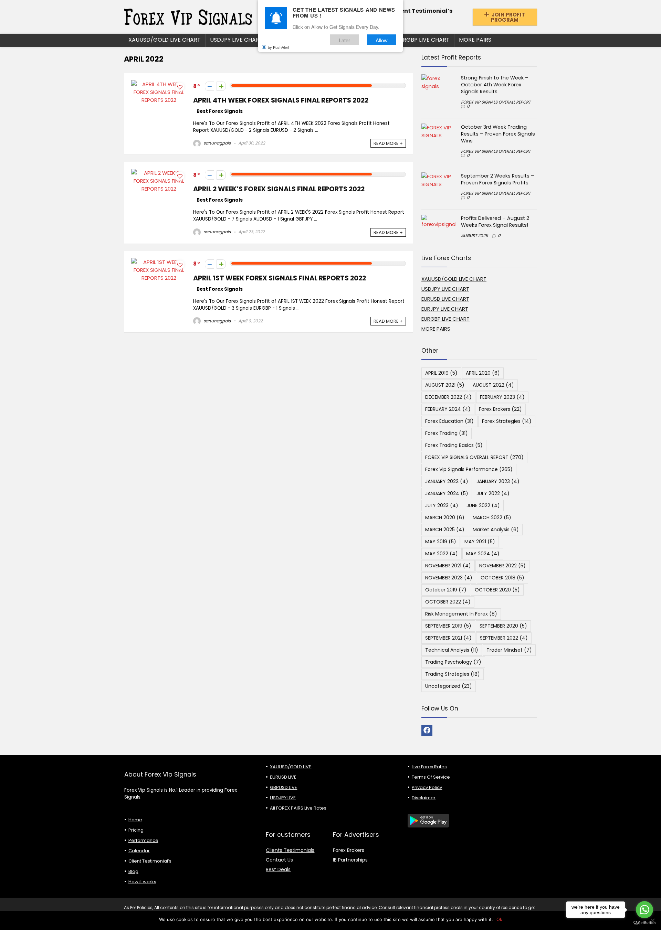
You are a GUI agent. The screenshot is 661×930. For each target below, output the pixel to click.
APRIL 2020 (483, 373)
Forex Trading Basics (454, 445)
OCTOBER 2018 (502, 577)
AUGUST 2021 (444, 385)
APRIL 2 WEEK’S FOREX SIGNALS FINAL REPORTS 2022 (279, 189)
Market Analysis (496, 529)
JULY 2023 (441, 505)
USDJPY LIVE (283, 797)
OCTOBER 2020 (497, 589)
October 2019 (445, 589)
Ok (499, 919)
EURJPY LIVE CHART (444, 308)
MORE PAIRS (475, 40)
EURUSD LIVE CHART (445, 298)
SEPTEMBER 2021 (448, 637)
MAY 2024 (483, 553)
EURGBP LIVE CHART (423, 40)
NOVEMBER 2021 (448, 565)
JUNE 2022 (483, 505)
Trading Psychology (453, 662)
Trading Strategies (452, 674)
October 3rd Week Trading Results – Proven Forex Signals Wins (498, 134)
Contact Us (279, 859)
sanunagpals (216, 143)
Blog (133, 871)
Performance (143, 840)
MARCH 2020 (444, 517)
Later (344, 40)
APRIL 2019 (441, 373)
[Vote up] (221, 86)
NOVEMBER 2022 (502, 565)
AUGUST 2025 (474, 235)
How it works (142, 881)
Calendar (139, 850)
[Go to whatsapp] (644, 909)
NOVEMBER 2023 (448, 577)
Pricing (136, 830)
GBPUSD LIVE (283, 787)
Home (135, 819)
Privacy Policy (427, 787)
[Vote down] (209, 86)
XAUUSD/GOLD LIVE (290, 766)
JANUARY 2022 (446, 481)
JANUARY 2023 (498, 481)
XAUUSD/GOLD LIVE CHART (164, 40)
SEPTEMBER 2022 (504, 637)
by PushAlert (278, 47)
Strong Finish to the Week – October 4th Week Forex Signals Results (494, 84)
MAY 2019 (440, 541)
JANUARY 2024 (446, 493)
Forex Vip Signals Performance (469, 469)
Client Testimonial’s (422, 11)
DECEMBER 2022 (448, 397)
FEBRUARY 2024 (448, 409)
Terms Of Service (431, 777)
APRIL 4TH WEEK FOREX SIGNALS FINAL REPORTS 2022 (280, 100)
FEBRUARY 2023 (502, 397)
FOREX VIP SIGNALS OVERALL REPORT (496, 102)
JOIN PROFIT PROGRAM (508, 17)
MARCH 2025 (444, 529)
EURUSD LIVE (283, 777)
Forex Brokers (500, 409)
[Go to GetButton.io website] (644, 923)
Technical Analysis (451, 649)
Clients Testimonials (290, 850)
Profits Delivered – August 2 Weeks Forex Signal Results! (495, 221)
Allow (382, 40)
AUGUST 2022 (493, 385)
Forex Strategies (507, 421)
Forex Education (449, 421)
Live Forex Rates (429, 766)
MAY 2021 (479, 541)
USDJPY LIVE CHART (236, 40)
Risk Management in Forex (461, 613)
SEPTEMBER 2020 (503, 625)
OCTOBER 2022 (448, 601)
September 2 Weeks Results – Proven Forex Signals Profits (497, 179)
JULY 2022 (493, 493)
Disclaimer (424, 797)
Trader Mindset (509, 649)
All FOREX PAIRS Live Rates (298, 808)
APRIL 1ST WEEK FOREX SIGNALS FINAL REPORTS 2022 (279, 278)
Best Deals (278, 869)
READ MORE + (388, 143)
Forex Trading (446, 433)
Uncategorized (448, 686)
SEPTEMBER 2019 (448, 625)
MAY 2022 (441, 553)
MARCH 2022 (492, 517)
